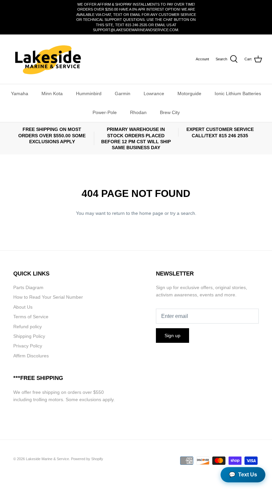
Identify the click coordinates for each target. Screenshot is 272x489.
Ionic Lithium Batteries (238, 93)
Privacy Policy (27, 345)
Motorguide (189, 93)
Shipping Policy (29, 336)
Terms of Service (30, 316)
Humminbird (89, 93)
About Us (23, 307)
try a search (182, 213)
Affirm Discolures (31, 355)
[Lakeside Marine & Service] (47, 59)
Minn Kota (52, 93)
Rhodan (138, 112)
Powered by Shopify (87, 459)
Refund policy (27, 326)
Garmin (122, 93)
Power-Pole (105, 112)
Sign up (172, 335)
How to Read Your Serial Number (48, 297)
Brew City (170, 112)
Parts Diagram (28, 287)
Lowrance (154, 93)
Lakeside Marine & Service (47, 459)
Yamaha (19, 93)
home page (151, 213)
